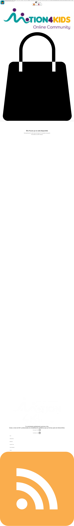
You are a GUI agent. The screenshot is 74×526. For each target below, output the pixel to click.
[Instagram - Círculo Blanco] (37, 3)
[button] (37, 76)
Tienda (11, 450)
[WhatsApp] (37, 6)
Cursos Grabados (12, 447)
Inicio (10, 435)
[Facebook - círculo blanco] (37, 1)
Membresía (11, 441)
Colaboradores (12, 438)
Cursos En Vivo (12, 444)
